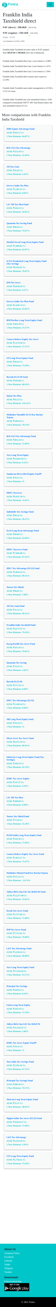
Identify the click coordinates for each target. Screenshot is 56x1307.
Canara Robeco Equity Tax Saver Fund (25, 854)
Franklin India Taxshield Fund (21, 625)
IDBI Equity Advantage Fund (20, 129)
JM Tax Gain (13, 167)
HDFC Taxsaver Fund (17, 549)
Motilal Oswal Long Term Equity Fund (25, 242)
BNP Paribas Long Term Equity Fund (24, 320)
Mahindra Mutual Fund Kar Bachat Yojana (27, 873)
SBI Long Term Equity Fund (20, 719)
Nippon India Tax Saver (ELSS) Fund (24, 1118)
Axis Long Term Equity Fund (20, 967)
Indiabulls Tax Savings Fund (20, 512)
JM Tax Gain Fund (15, 606)
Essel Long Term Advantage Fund (23, 530)
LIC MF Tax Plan (15, 797)
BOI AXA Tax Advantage (18, 148)
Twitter (7, 1264)
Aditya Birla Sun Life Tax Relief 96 (23, 1024)
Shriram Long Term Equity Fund (22, 1099)
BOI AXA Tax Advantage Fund (21, 436)
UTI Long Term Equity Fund (20, 1156)
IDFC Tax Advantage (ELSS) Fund (23, 568)
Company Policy (12, 1253)
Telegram (8, 1268)
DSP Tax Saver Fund (16, 929)
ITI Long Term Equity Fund (20, 358)
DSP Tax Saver (14, 282)
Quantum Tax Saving (17, 662)
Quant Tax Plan (14, 396)
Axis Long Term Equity (18, 455)
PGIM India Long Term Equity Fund (24, 835)
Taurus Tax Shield (15, 587)
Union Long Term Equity (18, 1005)
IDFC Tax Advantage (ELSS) (20, 700)
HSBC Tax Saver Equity (18, 778)
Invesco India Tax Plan (17, 185)
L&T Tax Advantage (16, 1137)
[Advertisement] (28, 1204)
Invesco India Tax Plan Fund (20, 301)
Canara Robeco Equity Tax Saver (23, 339)
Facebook (9, 1257)
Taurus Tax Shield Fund (18, 816)
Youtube (8, 1272)
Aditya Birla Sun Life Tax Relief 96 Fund (26, 892)
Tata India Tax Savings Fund (20, 1061)
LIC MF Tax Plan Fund (17, 204)
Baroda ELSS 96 (14, 681)
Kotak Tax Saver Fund (17, 911)
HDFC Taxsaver (14, 493)
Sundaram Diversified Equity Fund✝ (24, 474)
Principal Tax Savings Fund (20, 1080)
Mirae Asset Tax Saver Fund (20, 738)
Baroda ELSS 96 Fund (17, 377)
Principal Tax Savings (17, 986)
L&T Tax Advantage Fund (19, 948)
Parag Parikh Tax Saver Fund (21, 644)
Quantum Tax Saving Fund (19, 223)
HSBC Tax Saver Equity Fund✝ (22, 1043)
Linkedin (8, 1261)
